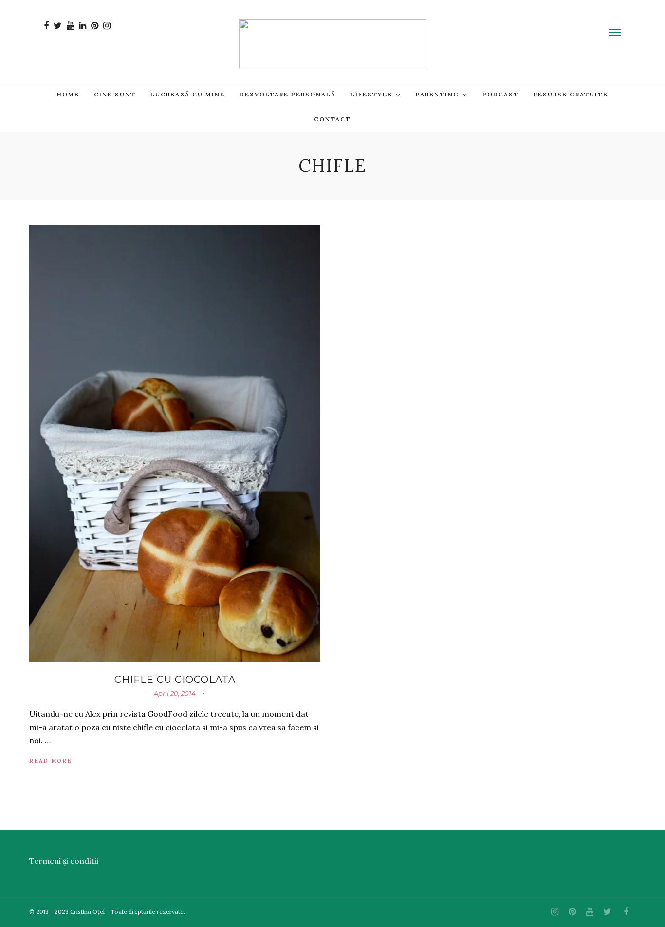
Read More (50, 760)
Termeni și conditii (63, 861)
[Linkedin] (82, 25)
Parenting (437, 94)
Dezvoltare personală (288, 94)
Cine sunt (115, 94)
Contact (332, 119)
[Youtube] (70, 25)
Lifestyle (371, 94)
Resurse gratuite (571, 94)
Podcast (500, 94)
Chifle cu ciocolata (175, 679)
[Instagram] (107, 25)
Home (68, 94)
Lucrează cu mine (187, 94)
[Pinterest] (94, 25)
